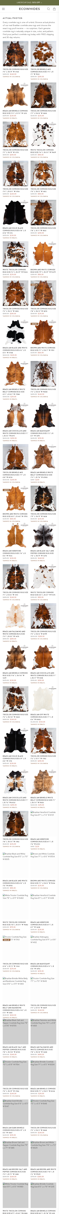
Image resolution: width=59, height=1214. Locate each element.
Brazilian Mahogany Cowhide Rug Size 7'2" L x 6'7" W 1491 (42, 433)
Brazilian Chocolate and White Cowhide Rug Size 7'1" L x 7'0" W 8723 (15, 800)
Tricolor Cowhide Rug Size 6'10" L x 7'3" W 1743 (15, 965)
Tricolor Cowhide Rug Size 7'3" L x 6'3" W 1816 (15, 310)
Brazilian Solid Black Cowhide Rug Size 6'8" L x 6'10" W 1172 (14, 230)
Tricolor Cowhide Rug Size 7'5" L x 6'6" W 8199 (43, 632)
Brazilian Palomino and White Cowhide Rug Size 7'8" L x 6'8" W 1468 (42, 1049)
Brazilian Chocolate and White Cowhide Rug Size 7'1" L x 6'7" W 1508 (43, 675)
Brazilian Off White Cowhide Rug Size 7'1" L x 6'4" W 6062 (42, 717)
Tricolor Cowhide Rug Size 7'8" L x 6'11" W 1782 (15, 840)
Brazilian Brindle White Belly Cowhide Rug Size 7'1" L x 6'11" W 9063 (43, 800)
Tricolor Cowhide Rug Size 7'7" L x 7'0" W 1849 (43, 1006)
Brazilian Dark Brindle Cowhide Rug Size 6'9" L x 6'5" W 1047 (14, 1130)
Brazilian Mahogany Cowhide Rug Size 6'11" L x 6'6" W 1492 (42, 966)
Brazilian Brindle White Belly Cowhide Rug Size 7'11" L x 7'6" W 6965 (42, 474)
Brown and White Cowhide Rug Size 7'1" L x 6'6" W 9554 (43, 882)
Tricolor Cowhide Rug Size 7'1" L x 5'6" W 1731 (15, 593)
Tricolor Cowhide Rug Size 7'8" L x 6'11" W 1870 (43, 310)
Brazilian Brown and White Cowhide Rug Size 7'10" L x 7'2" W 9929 (43, 1171)
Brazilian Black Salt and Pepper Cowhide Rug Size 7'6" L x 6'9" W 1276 (42, 553)
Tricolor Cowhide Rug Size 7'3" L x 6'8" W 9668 (43, 390)
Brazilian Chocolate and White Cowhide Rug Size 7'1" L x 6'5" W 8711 (15, 433)
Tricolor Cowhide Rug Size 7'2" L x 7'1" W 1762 (43, 757)
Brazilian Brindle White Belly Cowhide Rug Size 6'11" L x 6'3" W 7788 (14, 391)
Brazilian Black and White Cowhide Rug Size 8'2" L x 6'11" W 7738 (15, 350)
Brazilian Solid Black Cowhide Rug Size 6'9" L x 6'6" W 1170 (14, 758)
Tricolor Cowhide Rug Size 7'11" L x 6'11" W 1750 (15, 190)
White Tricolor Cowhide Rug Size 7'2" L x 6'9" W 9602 (15, 271)
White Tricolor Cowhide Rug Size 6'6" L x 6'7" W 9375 (43, 593)
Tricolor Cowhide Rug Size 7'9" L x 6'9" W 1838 (43, 515)
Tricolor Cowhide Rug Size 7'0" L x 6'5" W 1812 (43, 190)
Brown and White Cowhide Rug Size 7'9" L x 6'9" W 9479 (43, 271)
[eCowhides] (29, 9)
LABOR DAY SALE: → (29, 2)
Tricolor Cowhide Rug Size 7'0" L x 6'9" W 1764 (15, 1090)
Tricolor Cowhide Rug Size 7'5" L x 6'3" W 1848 (43, 1129)
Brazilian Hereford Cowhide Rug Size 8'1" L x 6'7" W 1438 (42, 924)
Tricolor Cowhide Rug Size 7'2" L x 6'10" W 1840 (15, 716)
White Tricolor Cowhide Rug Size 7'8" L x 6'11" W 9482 (15, 923)
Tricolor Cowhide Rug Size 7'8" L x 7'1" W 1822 (43, 229)
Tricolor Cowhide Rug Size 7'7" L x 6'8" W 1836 (43, 112)
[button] (3, 8)
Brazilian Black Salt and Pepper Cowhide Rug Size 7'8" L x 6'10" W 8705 (14, 1049)
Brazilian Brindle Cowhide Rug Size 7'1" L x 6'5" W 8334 (43, 1090)
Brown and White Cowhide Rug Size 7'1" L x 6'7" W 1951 (43, 349)
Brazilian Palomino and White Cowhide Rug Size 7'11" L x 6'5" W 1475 (14, 634)
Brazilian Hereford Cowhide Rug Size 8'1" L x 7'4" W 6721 (42, 841)
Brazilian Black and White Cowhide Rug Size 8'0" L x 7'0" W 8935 (15, 883)
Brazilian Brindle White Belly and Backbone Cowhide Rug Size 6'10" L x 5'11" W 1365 (15, 1009)
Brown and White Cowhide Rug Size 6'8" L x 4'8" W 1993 (15, 515)
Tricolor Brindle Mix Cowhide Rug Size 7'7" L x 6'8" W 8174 (14, 474)
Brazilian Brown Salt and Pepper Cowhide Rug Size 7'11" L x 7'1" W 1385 (15, 1171)
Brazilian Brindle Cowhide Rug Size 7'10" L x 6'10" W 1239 (15, 675)
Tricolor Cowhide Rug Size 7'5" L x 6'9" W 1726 (15, 70)
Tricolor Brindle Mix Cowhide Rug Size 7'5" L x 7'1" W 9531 (42, 71)
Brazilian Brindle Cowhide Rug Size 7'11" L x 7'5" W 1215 (15, 112)
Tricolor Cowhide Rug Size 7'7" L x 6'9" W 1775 (15, 151)
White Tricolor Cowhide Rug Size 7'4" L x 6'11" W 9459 (43, 151)
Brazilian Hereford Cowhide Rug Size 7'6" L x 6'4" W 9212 (14, 553)
